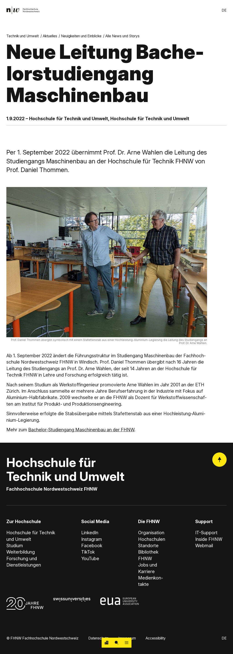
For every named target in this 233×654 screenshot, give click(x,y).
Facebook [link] (91, 545)
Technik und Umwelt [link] (22, 36)
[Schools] (107, 643)
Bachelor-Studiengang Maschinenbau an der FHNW (81, 429)
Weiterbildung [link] (20, 552)
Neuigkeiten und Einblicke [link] (81, 36)
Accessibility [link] (156, 638)
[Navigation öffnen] (127, 643)
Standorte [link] (148, 545)
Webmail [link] (204, 545)
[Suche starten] (116, 643)
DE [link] (224, 10)
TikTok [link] (88, 552)
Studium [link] (14, 545)
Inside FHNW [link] (208, 539)
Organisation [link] (151, 532)
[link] (23, 10)
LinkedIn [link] (89, 532)
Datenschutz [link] (98, 638)
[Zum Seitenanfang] (219, 459)
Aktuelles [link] (50, 36)
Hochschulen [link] (151, 539)
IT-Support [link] (206, 532)
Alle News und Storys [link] (122, 36)
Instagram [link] (91, 539)
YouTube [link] (90, 558)
